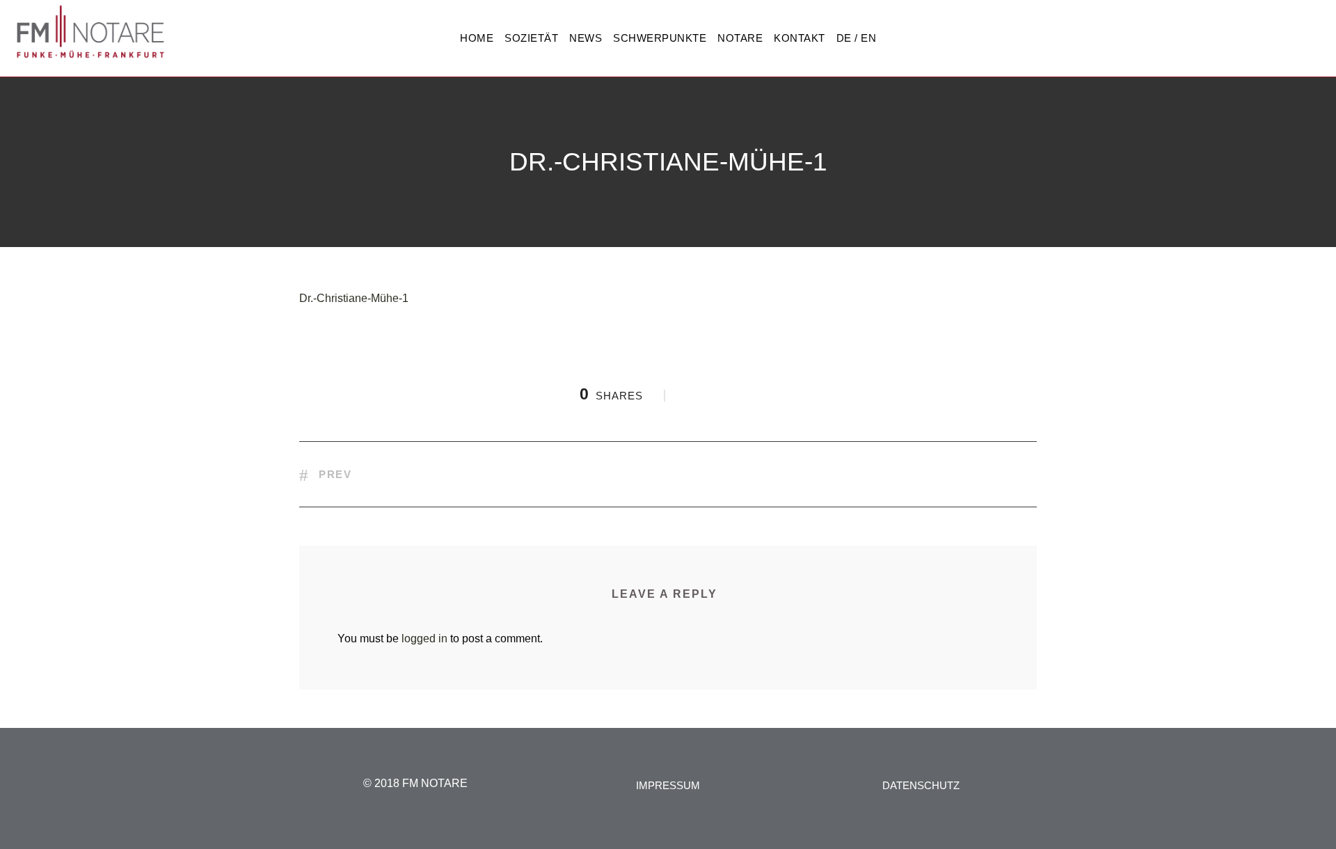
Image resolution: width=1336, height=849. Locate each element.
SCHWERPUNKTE (659, 38)
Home (476, 38)
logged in (424, 638)
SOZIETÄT (531, 38)
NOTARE (740, 38)
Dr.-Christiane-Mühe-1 (353, 298)
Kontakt (799, 38)
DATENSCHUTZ (921, 785)
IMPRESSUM (668, 785)
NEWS (585, 38)
